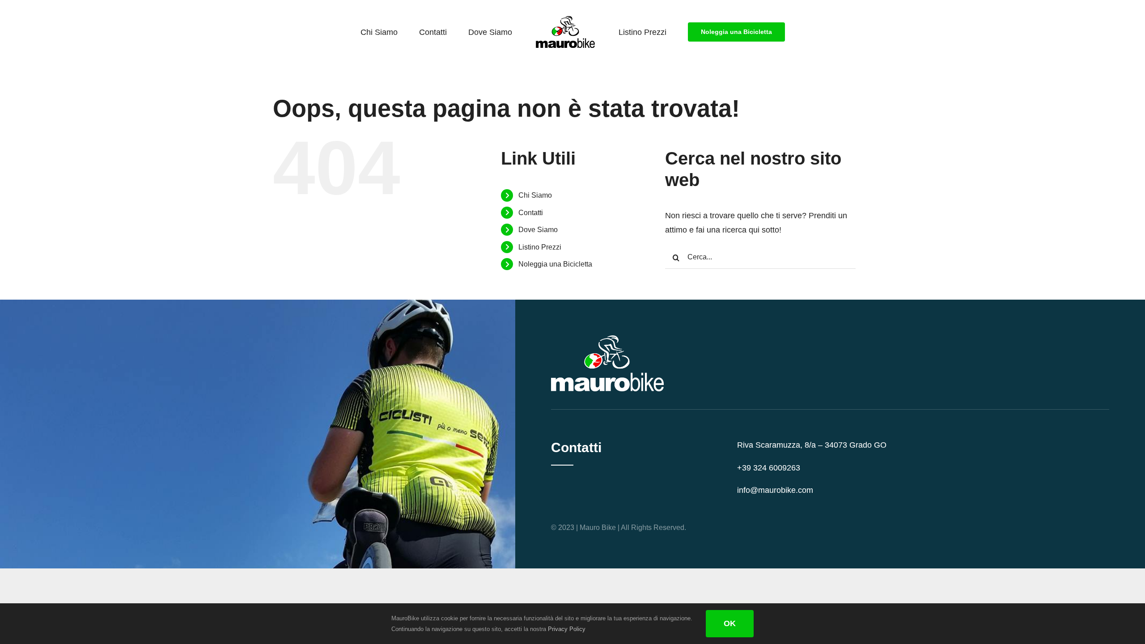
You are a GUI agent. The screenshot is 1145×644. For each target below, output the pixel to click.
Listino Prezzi (539, 247)
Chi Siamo (535, 195)
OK (730, 623)
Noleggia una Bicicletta (555, 264)
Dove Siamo (538, 229)
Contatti (530, 212)
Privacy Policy (566, 629)
